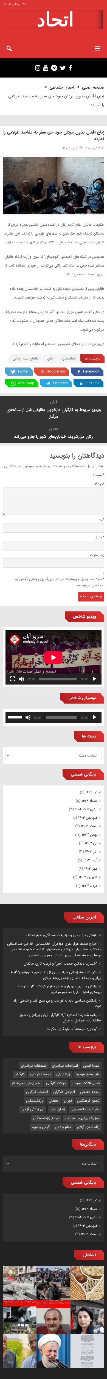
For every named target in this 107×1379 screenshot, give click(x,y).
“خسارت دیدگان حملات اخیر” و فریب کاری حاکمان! (60, 964)
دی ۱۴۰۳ (91, 843)
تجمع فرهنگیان (88, 1101)
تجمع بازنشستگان (46, 1118)
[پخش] (94, 679)
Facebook (91, 371)
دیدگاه (99, 484)
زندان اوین (57, 1109)
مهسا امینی (91, 1066)
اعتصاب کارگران (37, 1092)
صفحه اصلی (93, 87)
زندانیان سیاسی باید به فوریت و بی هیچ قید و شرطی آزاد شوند (57, 1003)
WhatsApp (26, 383)
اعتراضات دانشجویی (85, 1109)
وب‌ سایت (97, 555)
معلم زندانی (63, 1127)
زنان (50, 358)
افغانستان (69, 358)
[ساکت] (21, 679)
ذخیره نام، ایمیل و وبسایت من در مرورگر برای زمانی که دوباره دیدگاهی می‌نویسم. (59, 582)
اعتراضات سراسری (65, 1066)
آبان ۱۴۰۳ (90, 860)
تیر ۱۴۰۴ (91, 792)
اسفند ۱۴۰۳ (89, 826)
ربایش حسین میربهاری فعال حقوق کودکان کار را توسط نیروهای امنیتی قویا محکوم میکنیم (60, 989)
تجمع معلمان (90, 1092)
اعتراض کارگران (64, 1092)
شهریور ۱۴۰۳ (88, 877)
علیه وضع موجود (87, 1074)
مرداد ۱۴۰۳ (89, 886)
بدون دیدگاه (70, 148)
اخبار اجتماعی (62, 87)
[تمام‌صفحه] (12, 679)
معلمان (54, 1101)
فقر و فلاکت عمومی (86, 1083)
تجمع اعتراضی (40, 1074)
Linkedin (92, 383)
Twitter (23, 371)
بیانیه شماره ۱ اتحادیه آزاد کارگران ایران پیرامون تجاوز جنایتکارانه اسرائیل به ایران (61, 1018)
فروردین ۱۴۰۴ (87, 818)
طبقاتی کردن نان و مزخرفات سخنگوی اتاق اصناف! (61, 935)
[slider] (16, 717)
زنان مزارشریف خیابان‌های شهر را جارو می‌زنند (53, 436)
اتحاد (55, 19)
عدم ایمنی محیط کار (26, 1083)
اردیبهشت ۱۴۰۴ (86, 809)
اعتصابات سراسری (34, 1066)
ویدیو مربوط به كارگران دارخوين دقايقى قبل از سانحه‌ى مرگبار (53, 413)
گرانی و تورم (41, 1127)
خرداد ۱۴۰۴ (89, 801)
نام (101, 520)
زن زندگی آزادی (32, 1109)
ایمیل (99, 537)
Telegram (60, 383)
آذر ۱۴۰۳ (91, 851)
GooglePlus (56, 371)
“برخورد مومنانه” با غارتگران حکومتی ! (70, 1029)
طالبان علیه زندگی (25, 358)
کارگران (20, 1074)
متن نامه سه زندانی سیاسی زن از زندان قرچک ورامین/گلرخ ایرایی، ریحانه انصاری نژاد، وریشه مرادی (56, 975)
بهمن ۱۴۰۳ (89, 835)
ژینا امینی (63, 1074)
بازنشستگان (34, 1101)
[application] (53, 657)
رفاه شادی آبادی (88, 1127)
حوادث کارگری (56, 1083)
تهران (68, 1101)
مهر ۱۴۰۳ (90, 869)
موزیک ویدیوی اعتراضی (82, 1118)
